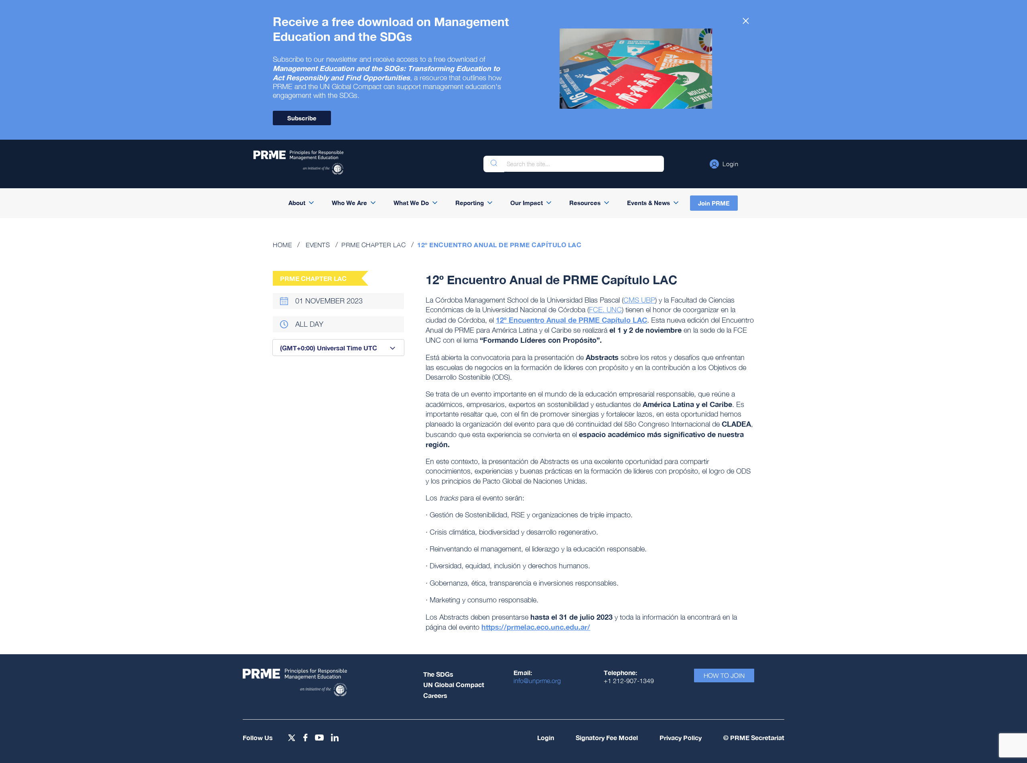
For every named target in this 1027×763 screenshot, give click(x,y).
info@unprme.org (537, 680)
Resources (585, 202)
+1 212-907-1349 (629, 680)
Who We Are (349, 202)
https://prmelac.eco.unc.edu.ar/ (535, 627)
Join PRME (714, 203)
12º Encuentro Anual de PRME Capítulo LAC (571, 319)
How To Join (724, 675)
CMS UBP (639, 300)
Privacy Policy (681, 737)
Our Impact (526, 202)
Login (545, 737)
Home (282, 244)
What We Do (411, 202)
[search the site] (493, 164)
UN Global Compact (453, 684)
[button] (724, 164)
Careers (435, 695)
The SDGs (438, 674)
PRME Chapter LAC (373, 244)
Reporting (469, 202)
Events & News (648, 202)
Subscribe (302, 118)
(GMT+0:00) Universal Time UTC (328, 348)
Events (318, 244)
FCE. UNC (605, 309)
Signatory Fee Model (607, 737)
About (296, 202)
